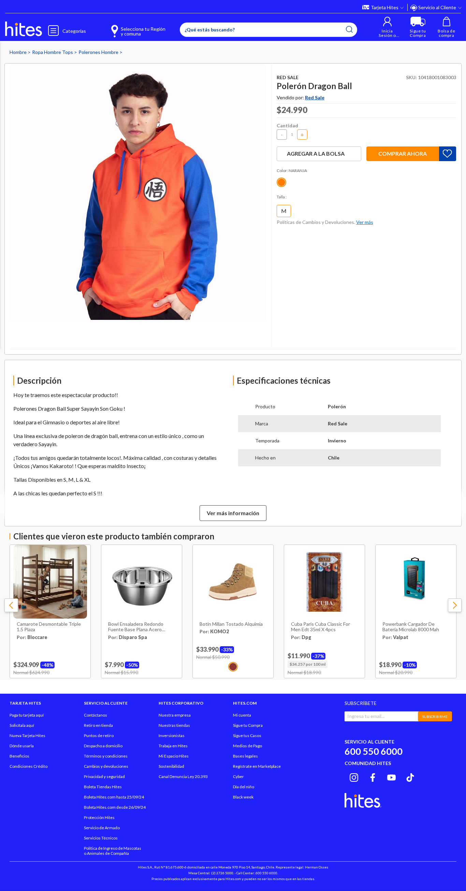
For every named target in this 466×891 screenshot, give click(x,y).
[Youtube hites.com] (391, 776)
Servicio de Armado (102, 827)
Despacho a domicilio (103, 745)
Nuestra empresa (175, 715)
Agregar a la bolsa (316, 153)
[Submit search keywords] (349, 29)
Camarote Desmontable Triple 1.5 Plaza (49, 627)
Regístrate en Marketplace (257, 766)
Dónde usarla (22, 745)
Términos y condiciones (106, 756)
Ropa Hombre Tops (53, 52)
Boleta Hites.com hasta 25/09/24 (114, 797)
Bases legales (245, 756)
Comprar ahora (402, 153)
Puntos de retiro (99, 735)
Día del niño (243, 786)
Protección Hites (99, 817)
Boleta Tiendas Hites (103, 786)
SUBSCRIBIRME (435, 717)
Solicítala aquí (22, 725)
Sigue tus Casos (247, 735)
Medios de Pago (247, 745)
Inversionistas (172, 735)
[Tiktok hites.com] (410, 776)
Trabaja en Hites (173, 745)
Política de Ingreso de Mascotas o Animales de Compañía (112, 851)
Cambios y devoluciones (106, 766)
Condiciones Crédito (28, 766)
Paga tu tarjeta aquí (27, 715)
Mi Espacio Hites (174, 756)
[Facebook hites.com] (372, 776)
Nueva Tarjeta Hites (27, 735)
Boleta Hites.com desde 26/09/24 (115, 807)
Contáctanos (95, 715)
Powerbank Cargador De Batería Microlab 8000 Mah (410, 627)
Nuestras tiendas (174, 725)
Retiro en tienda (98, 725)
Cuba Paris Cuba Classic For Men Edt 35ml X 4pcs (320, 627)
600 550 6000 (374, 751)
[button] (387, 27)
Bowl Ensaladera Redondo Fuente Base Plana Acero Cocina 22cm (135, 627)
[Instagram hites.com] (354, 776)
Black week (243, 797)
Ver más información (233, 513)
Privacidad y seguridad (104, 776)
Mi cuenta (242, 715)
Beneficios (19, 756)
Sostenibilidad (171, 766)
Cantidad (287, 125)
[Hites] (23, 29)
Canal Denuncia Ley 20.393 (183, 776)
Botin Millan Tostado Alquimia (231, 624)
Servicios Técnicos (101, 837)
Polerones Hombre (98, 52)
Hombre (19, 52)
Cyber (238, 776)
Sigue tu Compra (248, 725)
